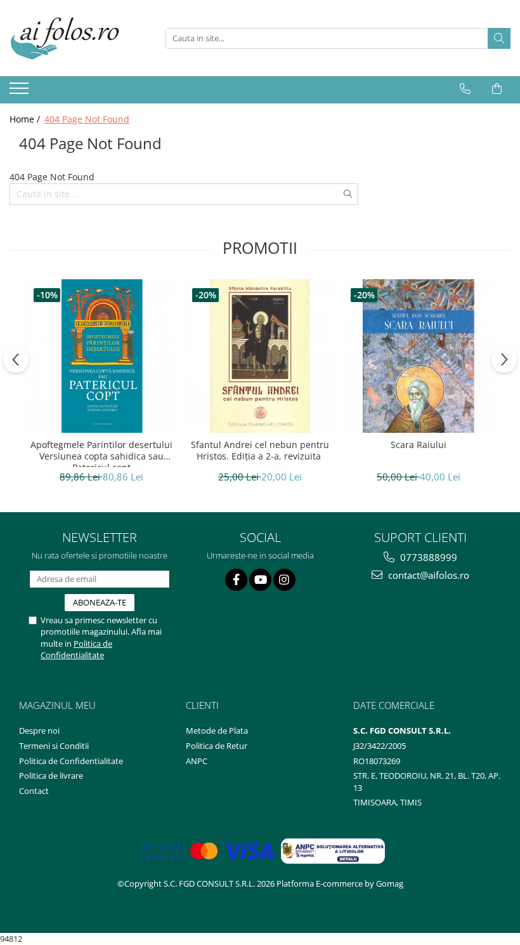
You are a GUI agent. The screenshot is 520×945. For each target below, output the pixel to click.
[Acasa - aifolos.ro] (73, 38)
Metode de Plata (217, 730)
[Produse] (21, 92)
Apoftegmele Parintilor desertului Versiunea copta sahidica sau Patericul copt (101, 453)
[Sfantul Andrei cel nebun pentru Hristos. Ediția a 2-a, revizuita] (260, 356)
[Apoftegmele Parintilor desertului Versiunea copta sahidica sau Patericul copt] (101, 356)
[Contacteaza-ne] (465, 89)
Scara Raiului (418, 445)
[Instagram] (284, 580)
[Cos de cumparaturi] (496, 89)
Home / (26, 119)
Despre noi (39, 730)
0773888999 (427, 557)
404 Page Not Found (86, 119)
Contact (34, 790)
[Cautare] (499, 38)
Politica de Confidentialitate (76, 649)
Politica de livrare (51, 775)
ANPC (196, 761)
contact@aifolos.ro (427, 575)
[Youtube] (260, 580)
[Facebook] (236, 580)
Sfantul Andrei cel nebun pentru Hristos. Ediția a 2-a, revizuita (260, 450)
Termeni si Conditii (54, 745)
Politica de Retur (216, 745)
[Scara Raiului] (418, 356)
